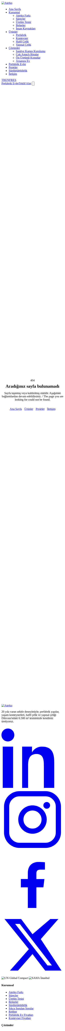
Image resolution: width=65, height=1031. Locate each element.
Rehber (13, 1011)
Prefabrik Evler (17, 64)
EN (7, 80)
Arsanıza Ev (23, 60)
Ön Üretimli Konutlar (28, 57)
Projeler (13, 67)
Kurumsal (14, 12)
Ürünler (13, 31)
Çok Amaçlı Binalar (27, 54)
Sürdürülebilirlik (18, 70)
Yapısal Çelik (23, 44)
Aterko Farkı (23, 15)
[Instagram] (32, 849)
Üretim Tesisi (23, 22)
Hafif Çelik (22, 41)
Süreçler (20, 18)
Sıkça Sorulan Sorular (21, 1008)
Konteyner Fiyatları (20, 1018)
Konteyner (22, 38)
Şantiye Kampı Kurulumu (30, 51)
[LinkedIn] (32, 786)
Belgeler (20, 25)
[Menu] (33, 83)
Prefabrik (21, 35)
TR (3, 80)
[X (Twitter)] (32, 974)
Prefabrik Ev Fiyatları (21, 1014)
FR (11, 80)
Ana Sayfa (15, 9)
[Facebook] (32, 912)
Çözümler (14, 47)
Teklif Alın (25, 83)
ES (14, 80)
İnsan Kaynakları (25, 28)
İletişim (13, 73)
